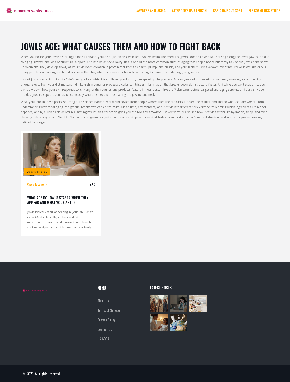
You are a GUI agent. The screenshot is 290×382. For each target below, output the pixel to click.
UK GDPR (103, 338)
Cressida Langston (37, 184)
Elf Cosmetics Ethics (264, 10)
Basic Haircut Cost (227, 10)
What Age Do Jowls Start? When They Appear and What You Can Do (58, 200)
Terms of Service (108, 310)
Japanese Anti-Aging (151, 10)
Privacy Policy (106, 319)
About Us (103, 300)
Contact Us (104, 329)
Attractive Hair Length (189, 10)
